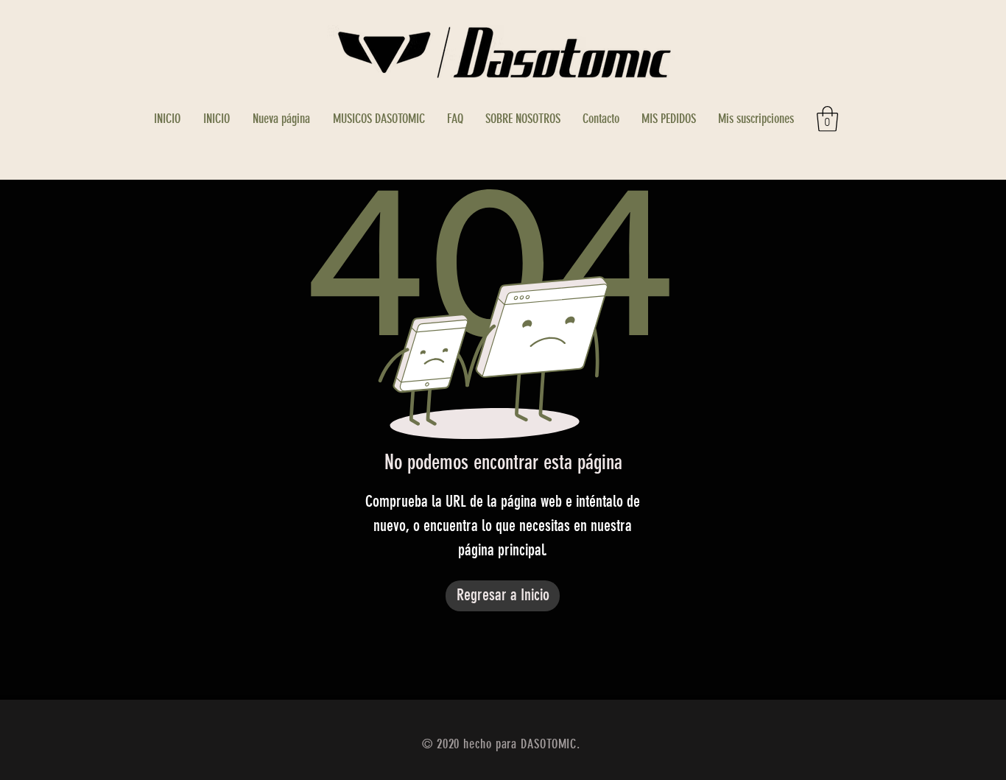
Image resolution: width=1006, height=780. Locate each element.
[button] (827, 119)
